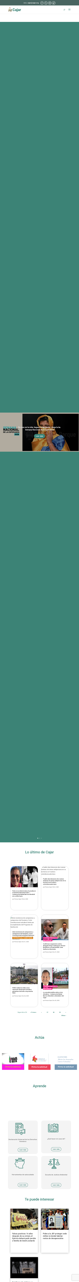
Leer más (39, 436)
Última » (63, 1015)
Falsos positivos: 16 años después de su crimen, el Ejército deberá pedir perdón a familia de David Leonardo (24, 1237)
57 (47, 1012)
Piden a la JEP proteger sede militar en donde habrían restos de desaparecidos (55, 1236)
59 (60, 1012)
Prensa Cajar (17, 899)
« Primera (33, 1012)
